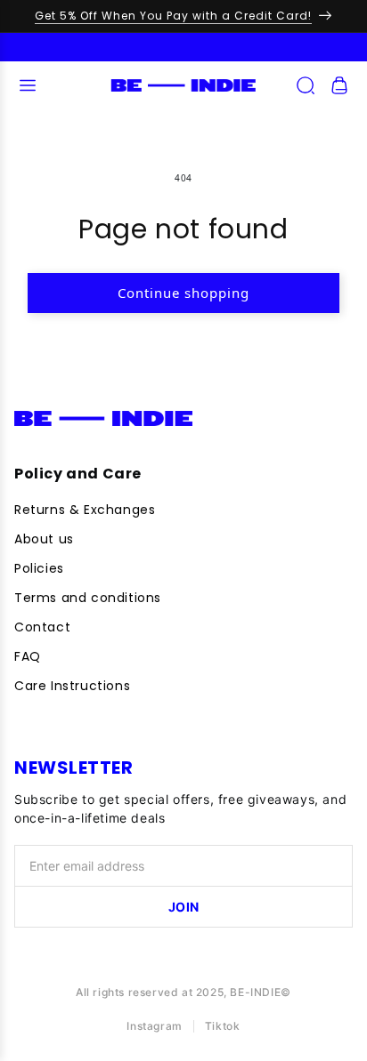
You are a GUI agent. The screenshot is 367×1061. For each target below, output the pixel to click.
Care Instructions (72, 686)
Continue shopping (183, 292)
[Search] (305, 85)
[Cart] (339, 85)
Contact (42, 627)
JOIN (184, 906)
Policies (39, 568)
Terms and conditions (87, 598)
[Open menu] (27, 85)
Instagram (154, 1026)
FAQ (27, 656)
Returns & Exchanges (84, 509)
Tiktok (223, 1026)
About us (44, 539)
